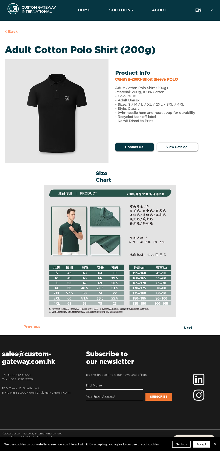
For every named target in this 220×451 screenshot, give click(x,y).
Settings (181, 444)
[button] (56, 111)
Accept (201, 444)
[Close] (214, 444)
